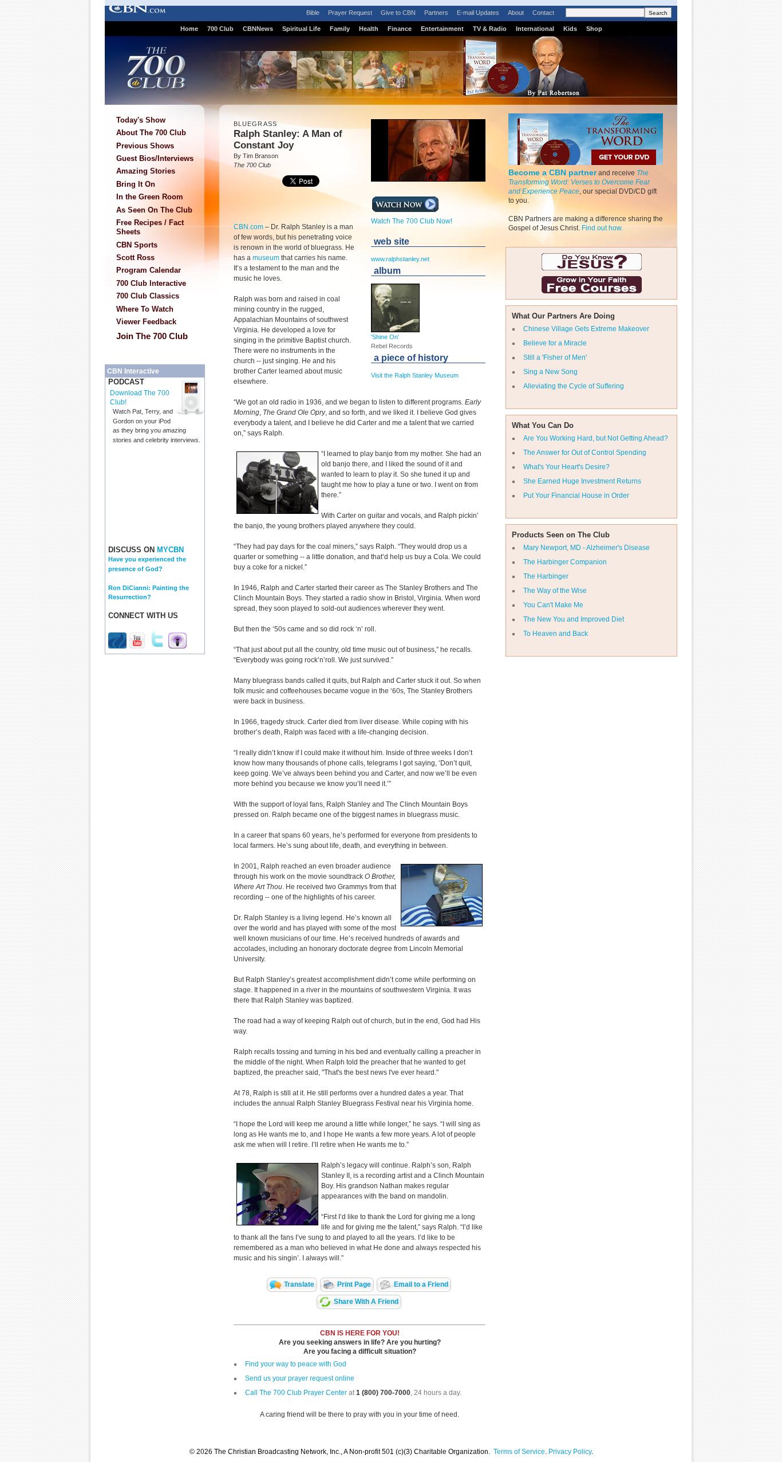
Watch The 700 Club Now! (411, 221)
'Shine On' (385, 336)
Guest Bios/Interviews (154, 158)
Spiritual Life (301, 28)
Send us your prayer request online (299, 1378)
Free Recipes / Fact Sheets (150, 227)
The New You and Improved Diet (573, 619)
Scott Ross (135, 257)
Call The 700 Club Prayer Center (296, 1393)
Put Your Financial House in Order (576, 496)
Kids (570, 28)
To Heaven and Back (555, 634)
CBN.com (248, 227)
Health (368, 28)
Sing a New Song (550, 372)
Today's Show (140, 120)
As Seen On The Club (154, 210)
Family (340, 28)
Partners (436, 12)
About (516, 12)
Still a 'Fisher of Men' (555, 357)
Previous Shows (145, 146)
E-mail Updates (478, 12)
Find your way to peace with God (295, 1364)
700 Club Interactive (151, 283)
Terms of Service (519, 1452)
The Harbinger (545, 576)
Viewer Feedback (146, 321)
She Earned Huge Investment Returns (582, 481)
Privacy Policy (569, 1452)
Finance (400, 28)
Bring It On (135, 184)
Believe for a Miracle (555, 343)
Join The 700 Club (152, 336)
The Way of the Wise (555, 591)
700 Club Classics (147, 296)
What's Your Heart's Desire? (566, 467)
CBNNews (258, 28)
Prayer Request (350, 12)
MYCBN (170, 549)
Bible (312, 12)
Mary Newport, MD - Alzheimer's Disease (586, 548)
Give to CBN (398, 12)
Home (189, 28)
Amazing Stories (145, 171)
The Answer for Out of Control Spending (584, 453)
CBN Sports (136, 245)
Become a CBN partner (552, 172)
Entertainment (442, 28)
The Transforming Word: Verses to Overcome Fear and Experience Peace (579, 182)
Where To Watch (144, 309)
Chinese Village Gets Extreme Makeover (586, 329)
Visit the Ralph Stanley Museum (415, 375)
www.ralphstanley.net (400, 259)
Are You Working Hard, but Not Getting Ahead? (595, 438)
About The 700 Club (151, 132)
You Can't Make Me (553, 605)
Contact (543, 12)
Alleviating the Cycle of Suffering (573, 386)
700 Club (220, 28)
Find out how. (602, 228)
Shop (594, 28)
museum (265, 258)
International (535, 28)
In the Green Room (149, 196)
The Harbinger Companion (565, 562)
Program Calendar (148, 270)
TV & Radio (490, 28)
